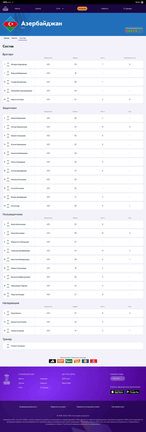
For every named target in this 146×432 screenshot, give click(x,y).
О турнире (44, 387)
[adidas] (52, 361)
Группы (21, 383)
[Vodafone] (93, 361)
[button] (60, 9)
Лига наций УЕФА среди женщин (5, 8)
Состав (23, 38)
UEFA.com (66, 378)
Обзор (6, 38)
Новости (43, 383)
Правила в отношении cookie (88, 407)
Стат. (20, 387)
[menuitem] (22, 9)
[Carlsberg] (68, 361)
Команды (43, 378)
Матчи (14, 38)
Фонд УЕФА (66, 383)
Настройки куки (118, 407)
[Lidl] (85, 361)
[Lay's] (77, 361)
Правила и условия (58, 407)
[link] (17, 9)
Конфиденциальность (28, 407)
